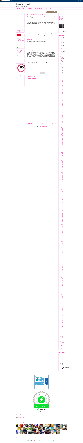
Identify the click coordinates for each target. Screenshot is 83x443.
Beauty (51, 8)
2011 (62, 348)
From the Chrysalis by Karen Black (62, 92)
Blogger (56, 440)
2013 (62, 50)
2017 (62, 43)
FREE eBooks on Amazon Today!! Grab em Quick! (62, 232)
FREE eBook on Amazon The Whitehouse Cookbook (62, 214)
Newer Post (29, 123)
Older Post (54, 123)
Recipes (46, 8)
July (62, 69)
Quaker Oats (46, 16)
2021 (62, 37)
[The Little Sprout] (52, 430)
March (63, 338)
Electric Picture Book (62, 130)
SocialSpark (52, 16)
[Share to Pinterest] (44, 73)
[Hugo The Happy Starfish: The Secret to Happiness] (55, 432)
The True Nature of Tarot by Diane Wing (62, 80)
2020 (62, 39)
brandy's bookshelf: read (21, 422)
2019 (62, 40)
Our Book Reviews (38, 8)
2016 (62, 45)
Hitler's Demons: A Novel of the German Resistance (62, 285)
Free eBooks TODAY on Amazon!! (62, 166)
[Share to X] (42, 73)
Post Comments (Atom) (44, 126)
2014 (62, 48)
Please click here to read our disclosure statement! (62, 18)
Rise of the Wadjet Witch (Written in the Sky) (62, 248)
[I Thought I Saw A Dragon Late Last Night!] (61, 428)
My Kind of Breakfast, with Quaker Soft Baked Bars (62, 303)
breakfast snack (29, 39)
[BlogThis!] (41, 73)
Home (18, 8)
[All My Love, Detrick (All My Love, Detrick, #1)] (33, 426)
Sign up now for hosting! (20, 31)
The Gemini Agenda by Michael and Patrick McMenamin (62, 116)
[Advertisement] (41, 113)
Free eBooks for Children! (62, 156)
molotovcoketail (47, 440)
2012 (62, 51)
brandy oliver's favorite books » (62, 435)
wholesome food (30, 50)
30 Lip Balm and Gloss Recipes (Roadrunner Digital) (62, 322)
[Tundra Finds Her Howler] (35, 429)
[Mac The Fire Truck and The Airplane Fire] (30, 429)
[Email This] (40, 73)
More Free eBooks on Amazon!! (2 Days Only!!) (62, 196)
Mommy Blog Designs (35, 440)
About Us (24, 8)
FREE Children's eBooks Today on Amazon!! (62, 180)
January (62, 345)
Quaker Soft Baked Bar (31, 25)
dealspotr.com (41, 411)
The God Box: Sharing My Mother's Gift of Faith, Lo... (62, 142)
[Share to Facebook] (43, 73)
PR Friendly (30, 8)
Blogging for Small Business (62, 101)
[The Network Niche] (41, 388)
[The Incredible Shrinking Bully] (24, 426)
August (63, 66)
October (62, 60)
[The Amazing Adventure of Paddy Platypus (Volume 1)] (17, 429)
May (62, 333)
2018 (62, 42)
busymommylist (24, 4)
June (62, 71)
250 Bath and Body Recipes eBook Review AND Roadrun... (62, 266)
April (62, 336)
